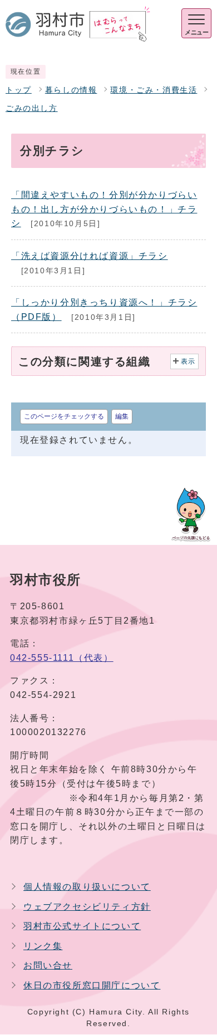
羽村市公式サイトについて (82, 926)
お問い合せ (47, 965)
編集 (122, 416)
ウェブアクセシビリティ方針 (87, 906)
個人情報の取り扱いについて (87, 886)
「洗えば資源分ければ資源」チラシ (89, 256)
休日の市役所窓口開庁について (91, 985)
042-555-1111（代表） (62, 657)
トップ (19, 90)
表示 (188, 361)
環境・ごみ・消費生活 (153, 90)
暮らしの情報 (71, 90)
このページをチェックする (64, 416)
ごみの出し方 (32, 108)
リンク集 (42, 946)
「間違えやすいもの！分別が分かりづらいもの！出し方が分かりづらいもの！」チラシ (104, 209)
